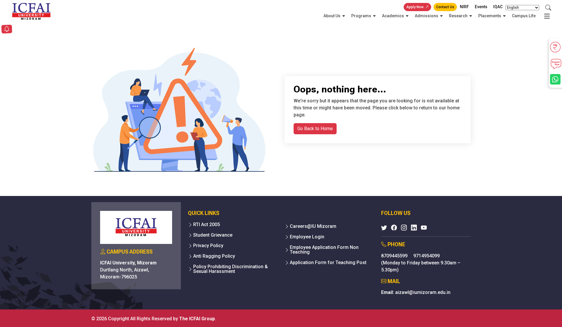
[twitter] (384, 227)
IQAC (498, 6)
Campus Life (524, 15)
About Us (331, 15)
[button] (6, 29)
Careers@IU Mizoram (313, 226)
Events (481, 6)
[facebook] (394, 227)
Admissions (426, 15)
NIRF (464, 6)
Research (458, 15)
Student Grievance (212, 235)
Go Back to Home (315, 128)
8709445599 (395, 256)
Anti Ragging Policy (214, 256)
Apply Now (415, 7)
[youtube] (424, 227)
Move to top (279, 311)
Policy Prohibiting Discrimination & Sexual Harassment (230, 269)
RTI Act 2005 (206, 224)
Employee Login (307, 237)
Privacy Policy (208, 245)
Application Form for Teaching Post (328, 262)
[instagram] (404, 227)
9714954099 (426, 256)
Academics (393, 15)
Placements (489, 15)
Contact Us (445, 7)
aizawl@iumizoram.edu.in (422, 292)
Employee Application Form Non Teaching (324, 249)
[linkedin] (414, 227)
